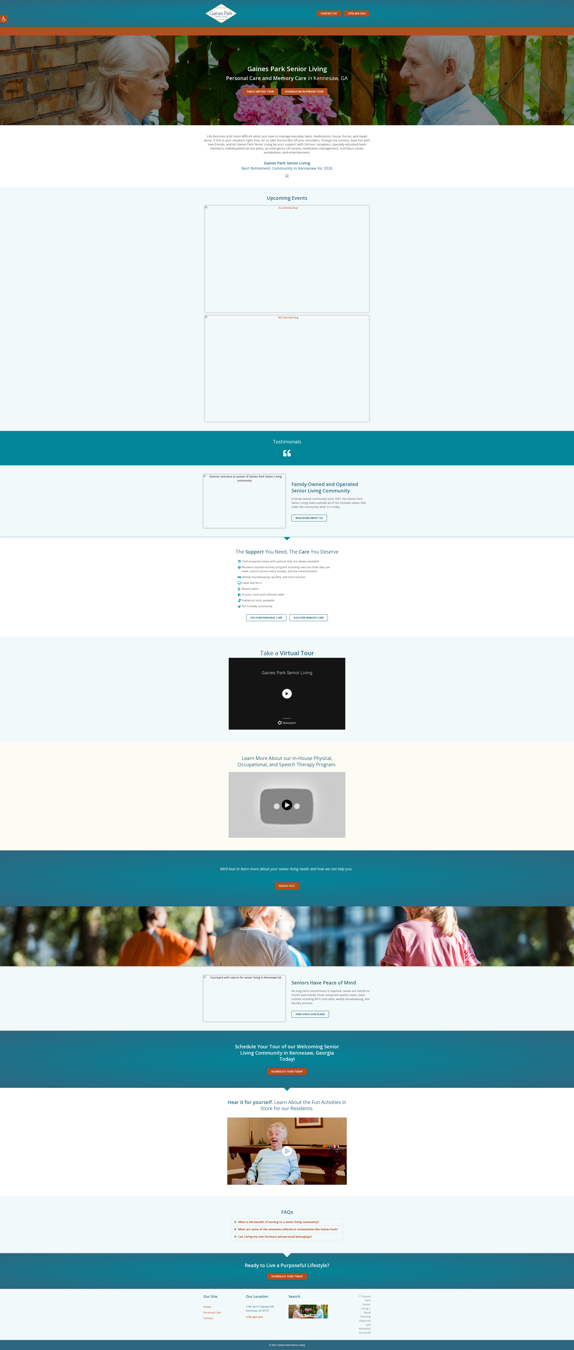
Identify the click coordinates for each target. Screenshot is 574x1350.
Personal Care (212, 1312)
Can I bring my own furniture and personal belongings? (275, 1236)
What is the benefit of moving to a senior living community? (278, 1222)
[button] (287, 1222)
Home (207, 1307)
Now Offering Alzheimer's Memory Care (26, 31)
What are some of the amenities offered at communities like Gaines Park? (288, 1229)
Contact (208, 1318)
